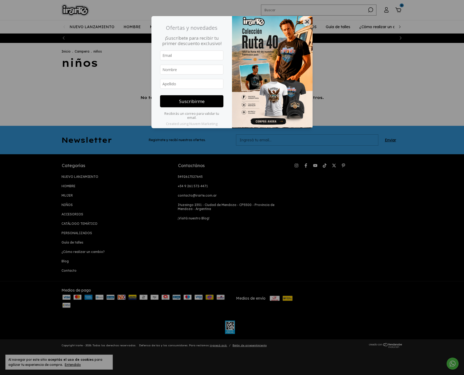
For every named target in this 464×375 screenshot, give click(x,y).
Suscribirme (192, 101)
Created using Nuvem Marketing (192, 123)
